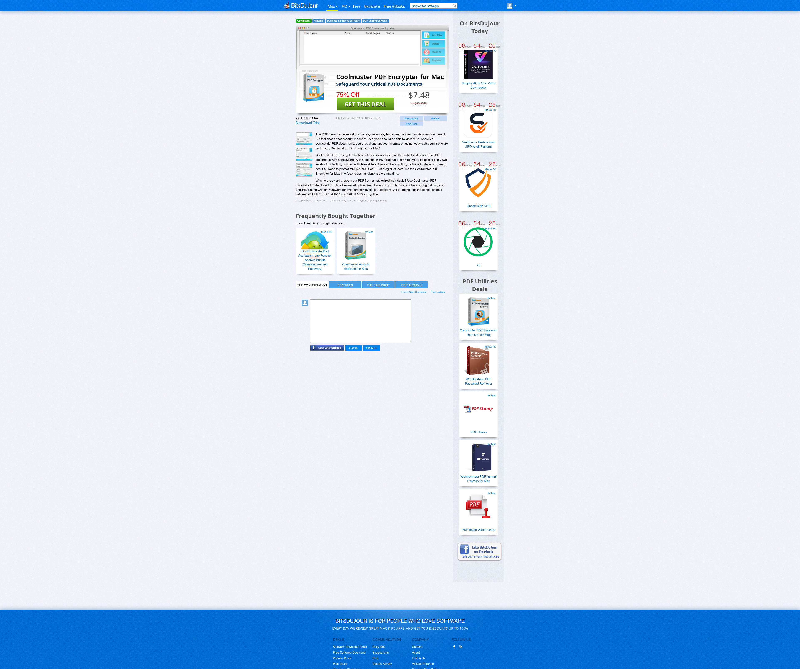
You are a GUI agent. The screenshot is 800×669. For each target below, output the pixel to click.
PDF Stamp (479, 432)
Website (435, 118)
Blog (375, 658)
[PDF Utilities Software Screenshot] (304, 154)
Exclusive (372, 6)
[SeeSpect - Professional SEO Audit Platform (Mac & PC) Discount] (478, 121)
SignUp (371, 348)
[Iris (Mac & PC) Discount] (478, 240)
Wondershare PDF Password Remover (478, 381)
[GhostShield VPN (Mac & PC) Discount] (478, 181)
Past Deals (340, 663)
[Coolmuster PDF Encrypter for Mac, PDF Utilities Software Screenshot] (304, 170)
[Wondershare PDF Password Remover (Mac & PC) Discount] (478, 358)
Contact (417, 647)
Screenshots (411, 118)
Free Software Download (349, 652)
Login (353, 348)
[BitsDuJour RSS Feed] (461, 647)
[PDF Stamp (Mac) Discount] (478, 407)
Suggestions (380, 652)
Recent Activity (382, 663)
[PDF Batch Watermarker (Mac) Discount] (478, 504)
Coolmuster (303, 20)
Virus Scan (411, 123)
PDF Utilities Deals (480, 285)
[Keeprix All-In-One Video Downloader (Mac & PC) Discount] (478, 62)
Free (356, 6)
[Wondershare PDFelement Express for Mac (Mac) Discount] (478, 456)
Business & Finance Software (343, 20)
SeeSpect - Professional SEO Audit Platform (478, 144)
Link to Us (418, 658)
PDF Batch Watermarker (478, 529)
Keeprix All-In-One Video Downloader (478, 85)
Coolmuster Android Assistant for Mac (355, 266)
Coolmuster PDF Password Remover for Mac (478, 332)
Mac (331, 6)
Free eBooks (394, 6)
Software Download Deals (350, 647)
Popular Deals (342, 658)
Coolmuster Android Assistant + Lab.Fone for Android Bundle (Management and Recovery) (315, 260)
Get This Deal (365, 104)
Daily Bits (378, 647)
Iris (478, 265)
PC (344, 6)
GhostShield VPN (479, 206)
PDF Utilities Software (375, 20)
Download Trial (308, 122)
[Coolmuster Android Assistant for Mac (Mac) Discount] (355, 243)
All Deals (318, 20)
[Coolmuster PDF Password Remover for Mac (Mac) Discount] (478, 309)
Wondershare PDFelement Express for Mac (478, 478)
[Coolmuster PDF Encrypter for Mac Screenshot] (304, 138)
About (416, 652)
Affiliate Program (423, 663)
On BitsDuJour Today (480, 27)
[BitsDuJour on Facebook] (455, 647)
